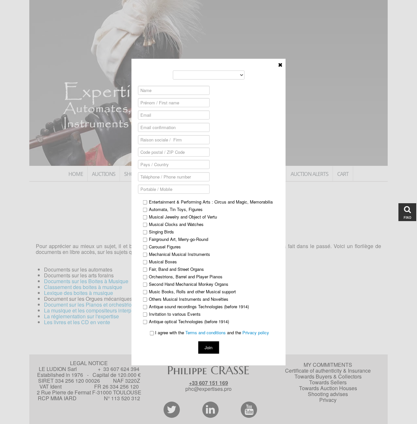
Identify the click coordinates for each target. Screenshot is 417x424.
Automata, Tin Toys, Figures (176, 209)
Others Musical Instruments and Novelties (188, 299)
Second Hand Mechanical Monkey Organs (188, 284)
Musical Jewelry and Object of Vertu (183, 217)
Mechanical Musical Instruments (179, 254)
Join (208, 347)
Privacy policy (255, 332)
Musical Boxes (163, 262)
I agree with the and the (211, 333)
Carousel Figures (165, 247)
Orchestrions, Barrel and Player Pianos (186, 277)
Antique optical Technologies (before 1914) (189, 322)
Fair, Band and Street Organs (176, 269)
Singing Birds (161, 232)
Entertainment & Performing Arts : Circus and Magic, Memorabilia (211, 202)
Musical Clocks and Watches (176, 224)
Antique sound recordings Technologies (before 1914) (199, 307)
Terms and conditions (205, 332)
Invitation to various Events (175, 314)
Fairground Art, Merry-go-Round (178, 239)
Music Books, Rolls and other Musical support (192, 292)
